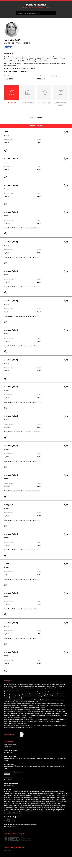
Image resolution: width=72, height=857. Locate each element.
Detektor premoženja (10, 827)
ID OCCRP (7, 774)
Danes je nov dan (9, 785)
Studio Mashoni (8, 780)
